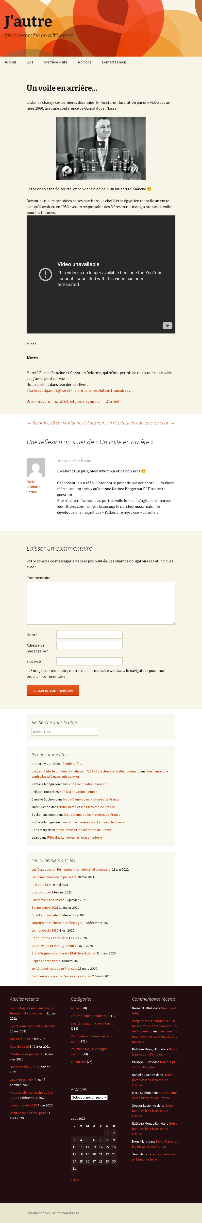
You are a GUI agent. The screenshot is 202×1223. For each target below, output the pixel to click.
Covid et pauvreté (45, 915)
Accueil (10, 62)
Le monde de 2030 (45, 930)
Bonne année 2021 (45, 907)
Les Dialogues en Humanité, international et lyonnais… (71, 869)
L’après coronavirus (46, 961)
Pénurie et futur (72, 763)
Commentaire (38, 577)
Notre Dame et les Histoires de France (91, 799)
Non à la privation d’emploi (87, 784)
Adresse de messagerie (38, 648)
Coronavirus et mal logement (53, 945)
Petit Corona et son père (50, 938)
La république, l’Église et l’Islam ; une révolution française (78, 390)
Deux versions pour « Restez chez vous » (61, 976)
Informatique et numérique (90, 1015)
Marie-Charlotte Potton (33, 486)
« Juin (75, 1179)
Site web (34, 661)
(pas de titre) (41, 892)
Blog (30, 62)
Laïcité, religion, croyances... (80, 401)
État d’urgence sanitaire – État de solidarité (64, 953)
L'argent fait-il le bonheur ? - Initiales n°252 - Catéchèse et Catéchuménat (85, 771)
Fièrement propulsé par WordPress (53, 1213)
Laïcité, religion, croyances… (92, 1023)
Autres (76, 1008)
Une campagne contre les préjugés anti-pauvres (155, 1036)
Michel (114, 401)
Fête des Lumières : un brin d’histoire (74, 837)
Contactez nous (114, 62)
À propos (84, 62)
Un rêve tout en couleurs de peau (140, 423)
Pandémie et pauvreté (48, 900)
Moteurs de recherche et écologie (57, 923)
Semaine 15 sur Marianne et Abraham (66, 423)
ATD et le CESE (42, 884)
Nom (32, 634)
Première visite (55, 62)
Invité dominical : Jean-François (54, 968)
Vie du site (78, 1061)
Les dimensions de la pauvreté (54, 877)
